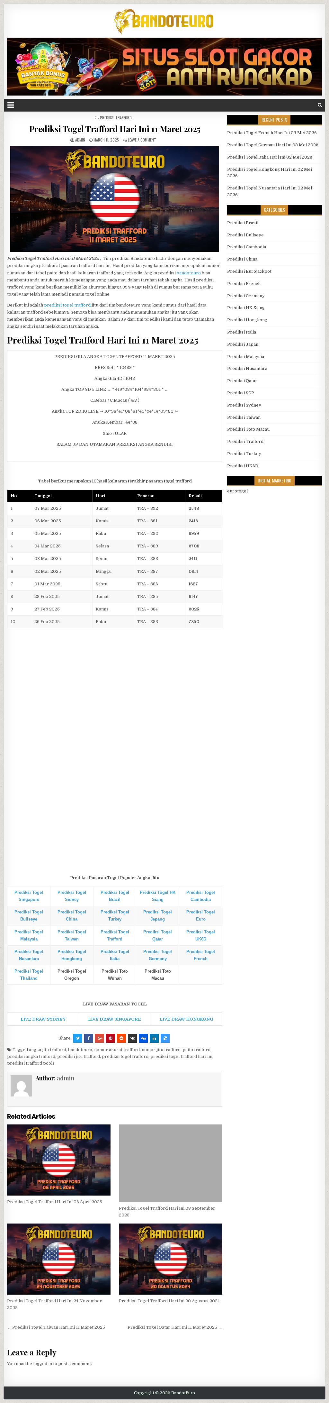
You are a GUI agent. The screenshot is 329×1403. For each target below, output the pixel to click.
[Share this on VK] (132, 1038)
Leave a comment (142, 139)
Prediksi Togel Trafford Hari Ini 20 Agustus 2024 (169, 1300)
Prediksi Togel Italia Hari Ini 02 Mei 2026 (269, 157)
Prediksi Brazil (242, 222)
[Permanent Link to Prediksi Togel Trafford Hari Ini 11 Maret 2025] (114, 199)
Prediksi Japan (242, 344)
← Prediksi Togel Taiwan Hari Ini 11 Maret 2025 (56, 1327)
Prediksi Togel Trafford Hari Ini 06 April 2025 (54, 1201)
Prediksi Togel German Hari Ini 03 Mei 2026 (272, 144)
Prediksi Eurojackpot (249, 271)
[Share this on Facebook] (88, 1038)
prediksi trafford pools (31, 1063)
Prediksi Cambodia (246, 246)
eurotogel (237, 491)
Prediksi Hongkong (247, 319)
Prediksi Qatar (242, 380)
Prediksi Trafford (116, 117)
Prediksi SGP (240, 392)
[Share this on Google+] (99, 1038)
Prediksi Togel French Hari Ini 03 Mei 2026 (272, 132)
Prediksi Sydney (244, 405)
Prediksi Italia (241, 332)
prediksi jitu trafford (78, 1056)
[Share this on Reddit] (121, 1038)
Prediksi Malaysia (245, 356)
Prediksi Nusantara (247, 368)
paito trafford (196, 1049)
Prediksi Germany (246, 295)
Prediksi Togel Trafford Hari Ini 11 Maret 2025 (114, 128)
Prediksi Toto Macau (248, 429)
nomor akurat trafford (117, 1049)
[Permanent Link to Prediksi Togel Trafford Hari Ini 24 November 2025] (58, 1259)
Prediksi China (242, 259)
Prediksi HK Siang (246, 307)
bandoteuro (189, 273)
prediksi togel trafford (67, 305)
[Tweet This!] (77, 1038)
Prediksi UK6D (242, 465)
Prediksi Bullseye (245, 235)
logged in (42, 1363)
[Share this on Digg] (143, 1038)
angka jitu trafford (47, 1049)
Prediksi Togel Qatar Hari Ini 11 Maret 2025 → (175, 1327)
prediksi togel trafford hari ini (181, 1056)
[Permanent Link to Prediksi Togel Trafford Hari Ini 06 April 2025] (58, 1160)
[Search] (320, 105)
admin (80, 139)
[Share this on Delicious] (165, 1038)
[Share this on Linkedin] (154, 1038)
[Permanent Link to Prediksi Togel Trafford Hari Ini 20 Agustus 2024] (170, 1259)
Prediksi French (244, 283)
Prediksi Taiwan (244, 417)
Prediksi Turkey (244, 453)
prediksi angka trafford (31, 1056)
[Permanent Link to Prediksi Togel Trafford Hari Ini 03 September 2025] (170, 1163)
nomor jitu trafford (161, 1049)
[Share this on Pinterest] (110, 1038)
